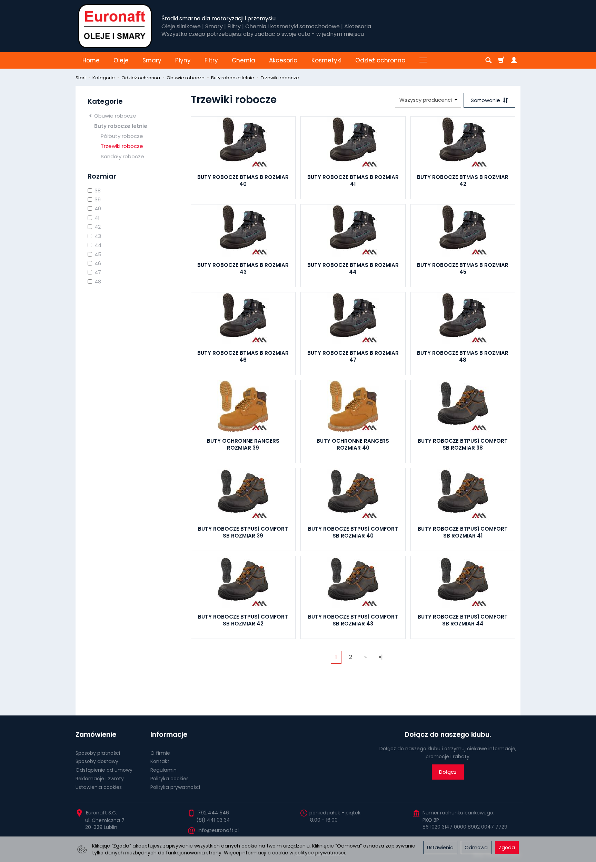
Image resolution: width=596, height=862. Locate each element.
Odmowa (476, 847)
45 (98, 254)
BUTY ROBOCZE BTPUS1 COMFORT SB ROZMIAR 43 (353, 620)
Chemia (243, 60)
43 (98, 236)
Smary (151, 60)
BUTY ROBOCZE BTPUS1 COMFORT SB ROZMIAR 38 (463, 444)
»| (381, 657)
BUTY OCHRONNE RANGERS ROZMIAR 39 (243, 444)
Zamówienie (96, 734)
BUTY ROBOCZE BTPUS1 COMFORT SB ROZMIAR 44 (463, 620)
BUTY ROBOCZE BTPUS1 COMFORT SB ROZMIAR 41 (463, 532)
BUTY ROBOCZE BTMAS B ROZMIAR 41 (353, 180)
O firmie (160, 753)
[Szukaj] (488, 60)
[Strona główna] (115, 26)
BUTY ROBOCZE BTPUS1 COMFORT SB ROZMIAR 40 (353, 532)
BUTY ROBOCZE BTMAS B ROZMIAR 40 (243, 180)
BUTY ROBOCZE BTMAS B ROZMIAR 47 (353, 356)
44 (98, 245)
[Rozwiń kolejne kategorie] (423, 60)
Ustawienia (440, 847)
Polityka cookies (169, 778)
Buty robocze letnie (120, 126)
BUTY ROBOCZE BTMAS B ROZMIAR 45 (462, 268)
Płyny (183, 60)
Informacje (168, 734)
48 (98, 281)
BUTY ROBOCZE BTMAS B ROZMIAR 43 (243, 268)
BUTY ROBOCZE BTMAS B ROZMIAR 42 (462, 180)
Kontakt (159, 761)
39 (98, 199)
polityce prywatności (320, 852)
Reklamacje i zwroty (100, 778)
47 (98, 272)
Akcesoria (283, 60)
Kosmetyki (326, 60)
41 (97, 217)
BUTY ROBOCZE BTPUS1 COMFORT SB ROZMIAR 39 (243, 532)
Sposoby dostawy (97, 761)
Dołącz (448, 771)
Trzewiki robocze (122, 146)
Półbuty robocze (122, 136)
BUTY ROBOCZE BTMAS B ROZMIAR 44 (353, 268)
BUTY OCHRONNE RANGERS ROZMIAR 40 (353, 444)
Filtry (211, 60)
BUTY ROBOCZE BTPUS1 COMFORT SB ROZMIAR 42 (243, 620)
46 (98, 263)
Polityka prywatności (175, 787)
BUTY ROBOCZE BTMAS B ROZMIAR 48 (462, 356)
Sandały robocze (122, 156)
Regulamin (163, 769)
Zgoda (507, 847)
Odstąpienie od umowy (104, 769)
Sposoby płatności (98, 753)
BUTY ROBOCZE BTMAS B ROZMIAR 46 (243, 356)
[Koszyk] (501, 60)
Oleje (121, 60)
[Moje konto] (513, 60)
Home (91, 60)
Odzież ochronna (380, 60)
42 (98, 226)
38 (98, 190)
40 (98, 208)
